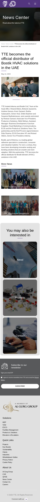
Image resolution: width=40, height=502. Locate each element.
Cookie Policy (7, 462)
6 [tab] (22, 99)
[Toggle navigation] (35, 4)
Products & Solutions (10, 432)
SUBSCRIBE (20, 386)
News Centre (7, 479)
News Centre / (10, 44)
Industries (6, 455)
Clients (5, 452)
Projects (5, 444)
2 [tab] (14, 96)
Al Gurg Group (8, 472)
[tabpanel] (20, 87)
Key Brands (7, 447)
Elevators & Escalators (11, 435)
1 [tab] (6, 96)
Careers (5, 484)
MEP (4, 422)
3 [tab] (22, 96)
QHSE (5, 477)
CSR (4, 474)
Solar (4, 425)
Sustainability (7, 449)
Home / (3, 44)
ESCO (5, 427)
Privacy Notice (8, 460)
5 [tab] (14, 99)
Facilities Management (10, 430)
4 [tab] (30, 96)
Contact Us (6, 482)
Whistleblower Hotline (10, 457)
